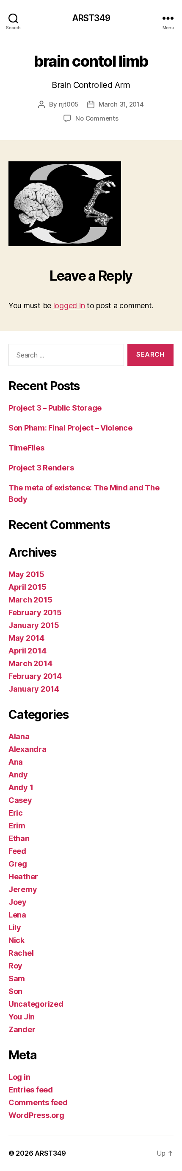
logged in (69, 305)
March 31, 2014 (121, 104)
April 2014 (27, 650)
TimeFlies (26, 447)
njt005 (69, 104)
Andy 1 (20, 787)
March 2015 (30, 599)
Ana (15, 761)
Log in (19, 1076)
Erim (16, 825)
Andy (18, 774)
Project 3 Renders (41, 467)
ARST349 (91, 18)
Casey (20, 800)
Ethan (19, 838)
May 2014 (26, 637)
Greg (17, 863)
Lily (14, 927)
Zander (21, 1029)
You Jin (21, 1016)
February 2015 (35, 612)
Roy (15, 965)
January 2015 (33, 625)
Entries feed (30, 1089)
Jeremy (22, 889)
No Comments (96, 118)
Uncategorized (35, 1003)
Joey (17, 902)
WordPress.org (36, 1115)
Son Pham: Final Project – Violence (70, 427)
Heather (23, 876)
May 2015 (26, 574)
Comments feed (38, 1102)
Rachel (20, 953)
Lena (17, 914)
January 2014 (33, 688)
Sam (16, 978)
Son (15, 991)
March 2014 (30, 663)
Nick (16, 940)
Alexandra (27, 749)
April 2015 (27, 587)
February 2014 (35, 676)
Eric (15, 812)
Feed (17, 851)
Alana (19, 736)
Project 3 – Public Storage (55, 407)
